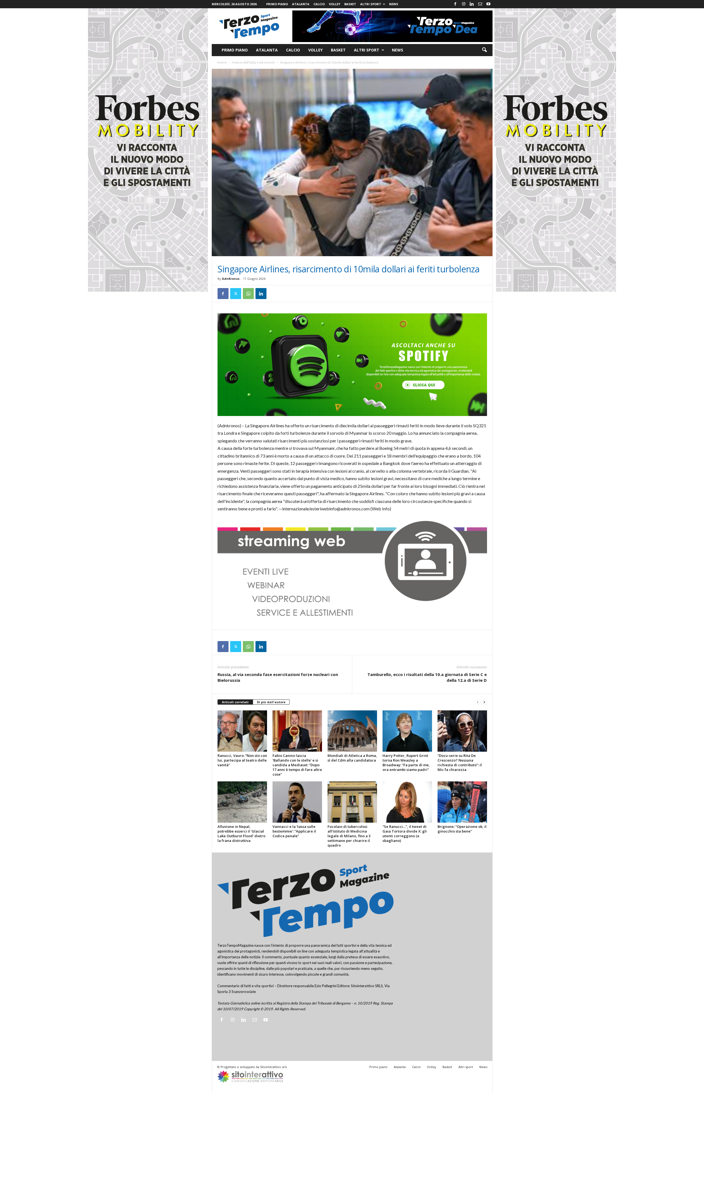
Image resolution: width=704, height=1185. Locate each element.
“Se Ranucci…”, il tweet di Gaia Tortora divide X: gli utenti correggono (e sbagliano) (405, 833)
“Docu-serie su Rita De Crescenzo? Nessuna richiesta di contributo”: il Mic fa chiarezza (460, 762)
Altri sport (370, 4)
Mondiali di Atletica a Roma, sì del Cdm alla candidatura (352, 758)
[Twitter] (235, 293)
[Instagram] (463, 4)
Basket (350, 4)
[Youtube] (488, 4)
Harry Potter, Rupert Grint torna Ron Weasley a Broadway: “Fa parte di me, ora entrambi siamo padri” (406, 762)
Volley (334, 4)
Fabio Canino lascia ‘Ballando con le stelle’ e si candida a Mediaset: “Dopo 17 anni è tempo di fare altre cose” (297, 765)
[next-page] (484, 702)
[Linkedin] (472, 4)
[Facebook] (455, 4)
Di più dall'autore (271, 702)
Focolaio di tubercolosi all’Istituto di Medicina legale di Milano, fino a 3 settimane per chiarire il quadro (349, 836)
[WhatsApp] (248, 293)
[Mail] (480, 4)
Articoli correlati (235, 702)
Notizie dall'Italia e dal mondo (253, 62)
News (393, 4)
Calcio (319, 4)
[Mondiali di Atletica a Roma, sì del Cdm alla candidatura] (352, 731)
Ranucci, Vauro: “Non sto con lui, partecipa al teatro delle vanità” (242, 760)
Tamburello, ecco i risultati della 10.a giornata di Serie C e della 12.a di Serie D (427, 677)
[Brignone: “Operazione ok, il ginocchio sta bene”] (462, 802)
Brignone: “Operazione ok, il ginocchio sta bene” (462, 829)
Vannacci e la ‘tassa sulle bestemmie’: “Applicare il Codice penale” (294, 831)
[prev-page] (477, 702)
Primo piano (277, 4)
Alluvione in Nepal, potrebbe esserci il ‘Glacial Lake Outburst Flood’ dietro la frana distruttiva (241, 833)
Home (222, 62)
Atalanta (300, 4)
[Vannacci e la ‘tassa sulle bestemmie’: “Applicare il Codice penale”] (297, 802)
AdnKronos (231, 279)
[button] (484, 50)
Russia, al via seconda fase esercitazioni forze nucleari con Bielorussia (278, 677)
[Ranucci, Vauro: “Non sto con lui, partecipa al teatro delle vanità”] (242, 731)
